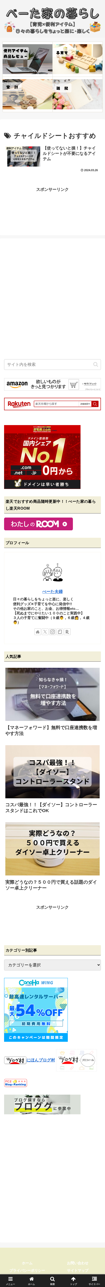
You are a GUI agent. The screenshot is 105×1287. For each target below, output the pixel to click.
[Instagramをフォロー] (52, 631)
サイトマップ (77, 1270)
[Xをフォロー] (45, 631)
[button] (95, 364)
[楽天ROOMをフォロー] (67, 631)
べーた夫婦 (52, 591)
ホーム (27, 1263)
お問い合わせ (77, 1263)
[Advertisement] (52, 206)
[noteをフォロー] (60, 631)
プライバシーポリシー (27, 1270)
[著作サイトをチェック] (37, 631)
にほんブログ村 (41, 1060)
